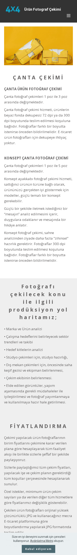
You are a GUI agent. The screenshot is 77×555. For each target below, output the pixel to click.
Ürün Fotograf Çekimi (42, 9)
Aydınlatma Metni (41, 540)
